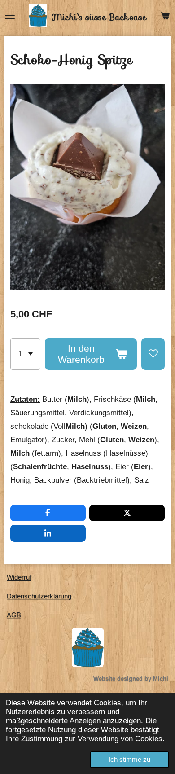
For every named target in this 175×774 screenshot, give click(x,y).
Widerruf (19, 577)
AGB (14, 615)
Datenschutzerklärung (39, 596)
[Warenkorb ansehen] (165, 15)
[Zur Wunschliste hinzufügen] (153, 354)
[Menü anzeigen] (10, 15)
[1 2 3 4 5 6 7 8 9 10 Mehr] (25, 354)
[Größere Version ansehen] (88, 647)
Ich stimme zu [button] (129, 759)
